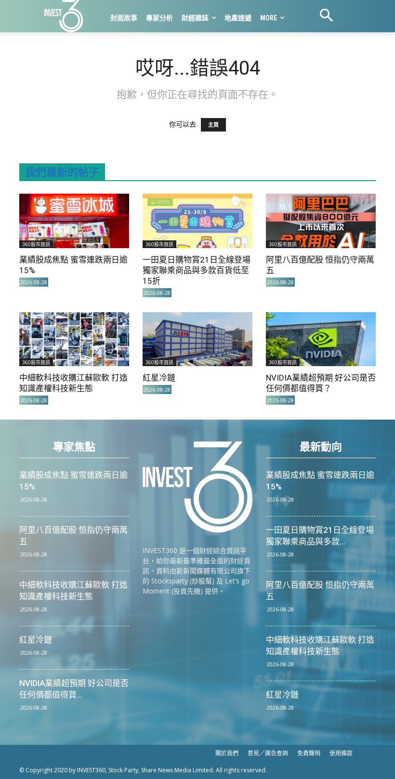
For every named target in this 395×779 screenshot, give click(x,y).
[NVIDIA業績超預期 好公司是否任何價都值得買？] (321, 339)
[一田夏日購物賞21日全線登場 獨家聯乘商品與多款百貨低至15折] (197, 221)
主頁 (213, 125)
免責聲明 (308, 753)
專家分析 (159, 18)
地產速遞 (237, 18)
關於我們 (226, 753)
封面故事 (123, 18)
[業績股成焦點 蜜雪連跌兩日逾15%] (74, 221)
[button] (326, 16)
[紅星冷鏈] (197, 339)
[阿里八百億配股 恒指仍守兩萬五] (321, 221)
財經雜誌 (195, 18)
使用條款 (341, 753)
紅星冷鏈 (159, 378)
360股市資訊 (36, 244)
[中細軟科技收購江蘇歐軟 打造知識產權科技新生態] (74, 339)
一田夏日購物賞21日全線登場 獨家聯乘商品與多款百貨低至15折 (196, 270)
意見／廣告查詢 (268, 753)
